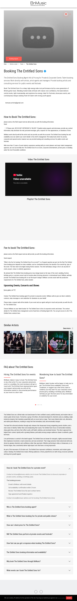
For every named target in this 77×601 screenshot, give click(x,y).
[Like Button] (66, 14)
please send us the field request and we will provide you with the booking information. (29, 123)
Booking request (15, 349)
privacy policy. (61, 598)
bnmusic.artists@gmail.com (14, 103)
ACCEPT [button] (69, 598)
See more (67, 328)
